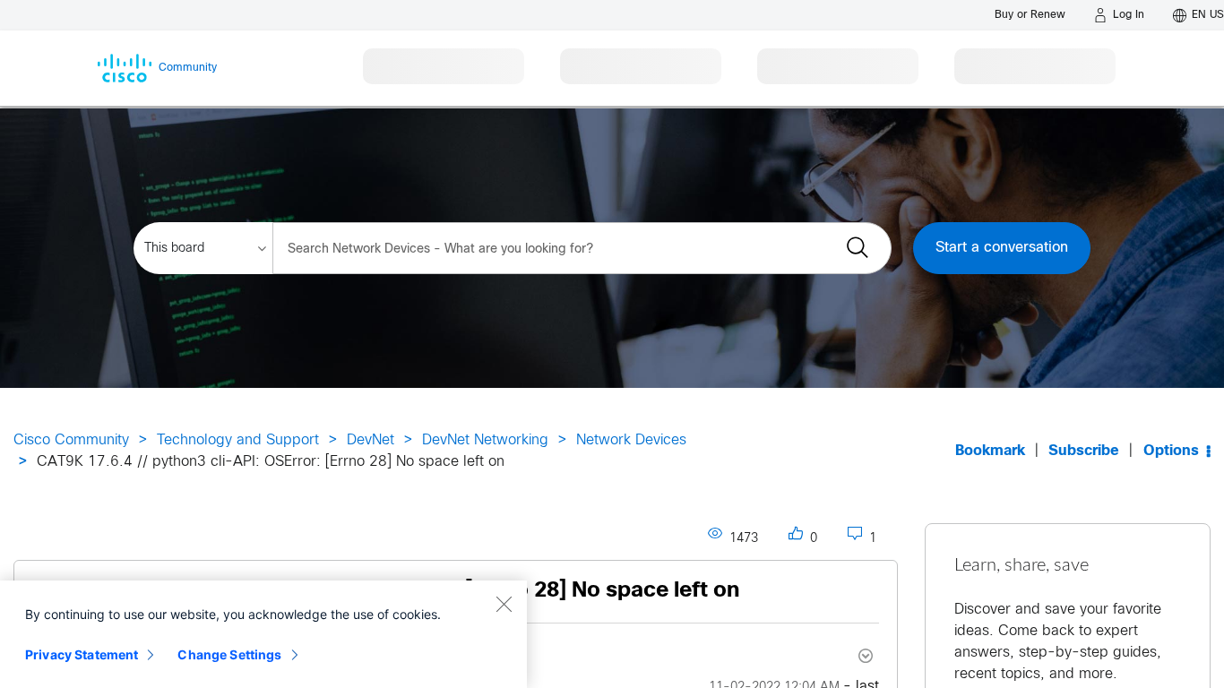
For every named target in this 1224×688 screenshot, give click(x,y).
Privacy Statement (81, 654)
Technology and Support (238, 440)
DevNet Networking (485, 440)
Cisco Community (71, 440)
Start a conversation (1001, 247)
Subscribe (1083, 451)
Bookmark (990, 451)
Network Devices (631, 440)
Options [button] (1171, 451)
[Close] (504, 604)
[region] (263, 634)
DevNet (370, 440)
